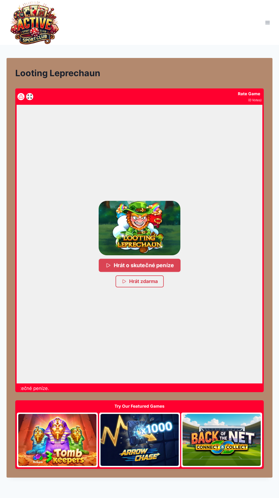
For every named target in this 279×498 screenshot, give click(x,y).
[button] (139, 228)
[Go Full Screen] (29, 96)
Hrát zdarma (143, 281)
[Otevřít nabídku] (267, 22)
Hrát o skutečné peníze (144, 265)
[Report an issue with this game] (21, 96)
